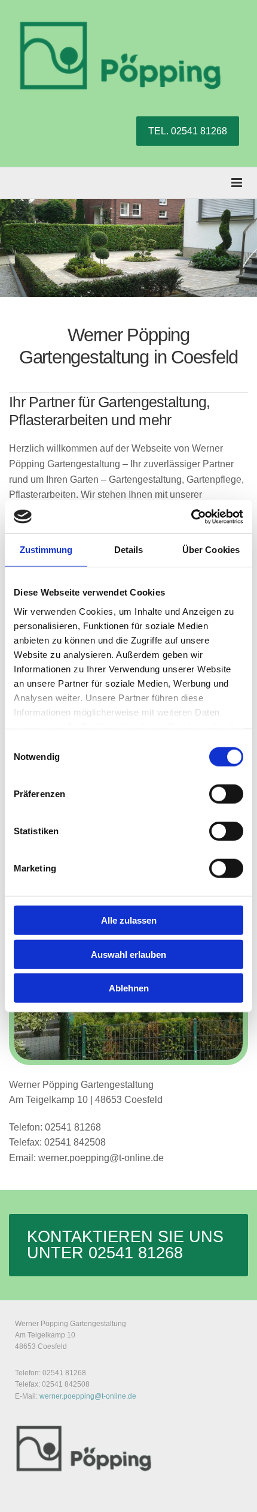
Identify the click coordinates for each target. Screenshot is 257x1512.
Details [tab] (128, 550)
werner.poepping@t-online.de (87, 1396)
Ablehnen (129, 988)
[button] (187, 131)
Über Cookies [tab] (211, 550)
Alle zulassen (129, 920)
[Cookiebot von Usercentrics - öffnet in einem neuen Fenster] (191, 516)
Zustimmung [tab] (46, 550)
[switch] (226, 794)
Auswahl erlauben (128, 954)
